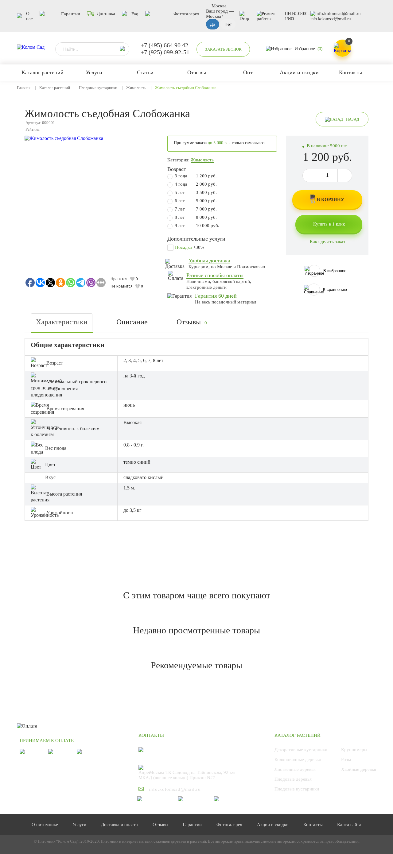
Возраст (176, 169)
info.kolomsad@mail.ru (330, 18)
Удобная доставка (209, 260)
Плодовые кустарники (98, 87)
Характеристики (62, 322)
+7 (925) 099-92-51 (165, 52)
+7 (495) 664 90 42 (164, 45)
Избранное (308, 48)
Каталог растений (54, 87)
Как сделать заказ (327, 241)
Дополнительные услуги (196, 239)
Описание (132, 322)
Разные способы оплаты (214, 275)
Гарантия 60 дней (216, 296)
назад (352, 119)
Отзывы (192, 322)
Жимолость (136, 87)
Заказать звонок (223, 49)
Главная (23, 87)
